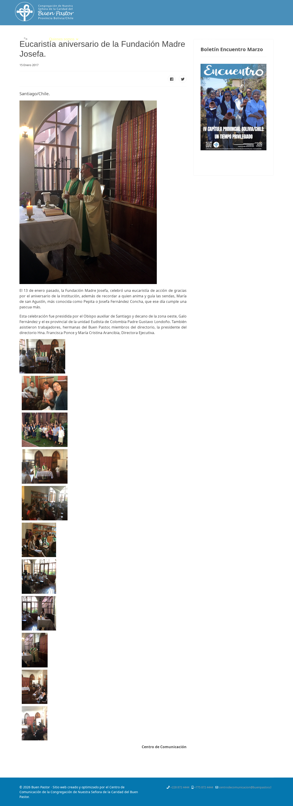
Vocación (124, 39)
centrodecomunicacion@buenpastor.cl (245, 787)
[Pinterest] (261, 35)
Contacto (207, 39)
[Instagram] (278, 35)
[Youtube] (270, 35)
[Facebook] (245, 35)
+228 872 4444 (179, 787)
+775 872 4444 (203, 787)
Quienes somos (61, 39)
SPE (190, 39)
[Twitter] (253, 35)
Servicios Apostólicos (158, 39)
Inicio (34, 39)
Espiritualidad (95, 39)
